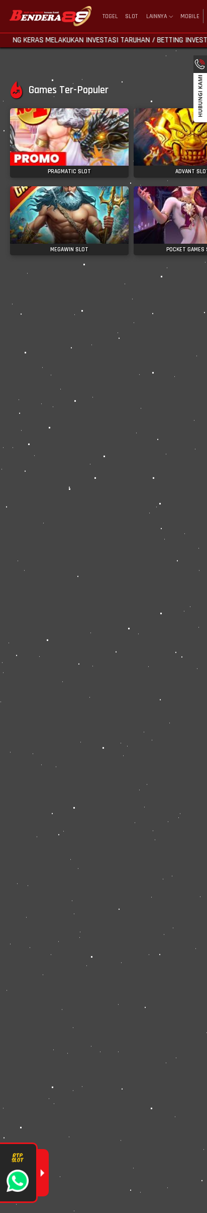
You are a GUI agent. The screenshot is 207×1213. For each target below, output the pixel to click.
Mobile (189, 16)
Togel (110, 16)
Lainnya (156, 16)
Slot (131, 16)
